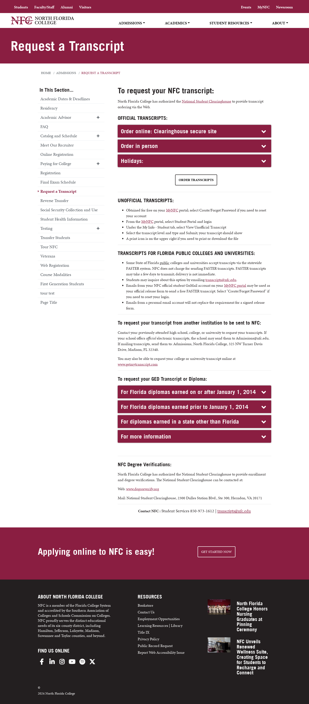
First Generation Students (62, 284)
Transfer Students (55, 237)
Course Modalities (55, 274)
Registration (50, 173)
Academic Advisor (55, 117)
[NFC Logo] (42, 23)
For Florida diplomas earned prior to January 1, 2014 (184, 406)
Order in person (139, 145)
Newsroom (284, 7)
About (278, 23)
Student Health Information (64, 219)
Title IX (143, 632)
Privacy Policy (148, 639)
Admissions (130, 23)
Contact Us (146, 612)
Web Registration (54, 265)
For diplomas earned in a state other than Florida (180, 421)
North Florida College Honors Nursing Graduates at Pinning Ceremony (252, 616)
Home (46, 73)
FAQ (44, 126)
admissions (66, 73)
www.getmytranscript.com (138, 364)
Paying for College (55, 163)
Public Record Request (155, 645)
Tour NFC (49, 247)
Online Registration (56, 154)
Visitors (85, 7)
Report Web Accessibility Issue (161, 652)
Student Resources (229, 23)
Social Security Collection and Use (69, 210)
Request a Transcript (58, 191)
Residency (48, 108)
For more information (146, 436)
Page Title (48, 302)
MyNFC (264, 7)
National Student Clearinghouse (206, 101)
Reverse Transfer (54, 200)
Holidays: (132, 160)
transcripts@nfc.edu (220, 279)
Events (246, 7)
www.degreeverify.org (142, 488)
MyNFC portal (235, 285)
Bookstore (146, 605)
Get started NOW (216, 551)
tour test (47, 293)
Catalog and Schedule (58, 136)
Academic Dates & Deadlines (65, 99)
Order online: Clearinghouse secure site (169, 131)
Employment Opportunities (159, 618)
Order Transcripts (196, 179)
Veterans (47, 256)
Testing (46, 228)
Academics (176, 23)
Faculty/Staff (44, 7)
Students (21, 7)
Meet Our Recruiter (57, 145)
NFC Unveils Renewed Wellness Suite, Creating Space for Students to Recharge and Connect (252, 657)
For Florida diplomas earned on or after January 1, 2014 (188, 391)
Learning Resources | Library (160, 625)
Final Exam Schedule (58, 182)
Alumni (67, 7)
